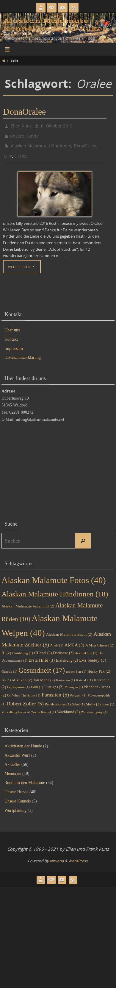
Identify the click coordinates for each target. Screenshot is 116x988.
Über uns (12, 324)
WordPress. (78, 855)
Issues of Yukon (16, 674)
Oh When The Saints (23, 690)
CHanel (43, 647)
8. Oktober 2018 (57, 125)
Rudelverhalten (58, 699)
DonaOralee (24, 111)
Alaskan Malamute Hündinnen (41, 142)
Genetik (9, 666)
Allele (56, 640)
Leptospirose (18, 681)
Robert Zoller (25, 698)
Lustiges (53, 681)
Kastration (65, 674)
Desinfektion (86, 647)
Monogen (74, 681)
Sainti (78, 699)
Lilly (8, 151)
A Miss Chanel (99, 640)
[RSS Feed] (74, 8)
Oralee (21, 151)
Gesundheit (41, 665)
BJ (6, 647)
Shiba (93, 698)
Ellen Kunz (21, 125)
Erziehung (67, 654)
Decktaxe (63, 647)
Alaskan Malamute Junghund (27, 601)
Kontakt (11, 333)
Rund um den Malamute (24, 777)
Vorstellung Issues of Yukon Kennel (28, 706)
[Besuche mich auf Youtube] (63, 8)
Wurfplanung (15, 804)
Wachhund (68, 706)
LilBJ (37, 681)
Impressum (13, 343)
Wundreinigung (94, 706)
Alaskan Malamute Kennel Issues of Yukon (55, 25)
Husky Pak (98, 666)
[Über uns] (41, 8)
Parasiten (55, 689)
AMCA (74, 639)
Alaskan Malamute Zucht (69, 629)
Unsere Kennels (17, 795)
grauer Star (76, 666)
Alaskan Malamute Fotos (53, 574)
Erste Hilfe (42, 654)
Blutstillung (22, 647)
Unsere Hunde (24, 134)
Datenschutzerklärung (22, 352)
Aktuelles (12, 759)
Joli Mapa (44, 674)
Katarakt (84, 674)
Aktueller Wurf (17, 749)
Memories (12, 768)
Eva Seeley (92, 654)
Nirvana (57, 855)
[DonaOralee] (54, 188)
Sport (108, 699)
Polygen (78, 690)
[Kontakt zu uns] (52, 8)
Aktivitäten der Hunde (23, 740)
